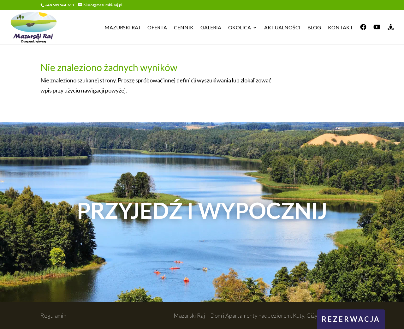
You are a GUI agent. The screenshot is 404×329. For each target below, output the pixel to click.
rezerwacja (351, 319)
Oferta (157, 27)
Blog (314, 27)
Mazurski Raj (122, 27)
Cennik (183, 27)
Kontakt (340, 27)
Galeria (210, 27)
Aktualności (282, 27)
